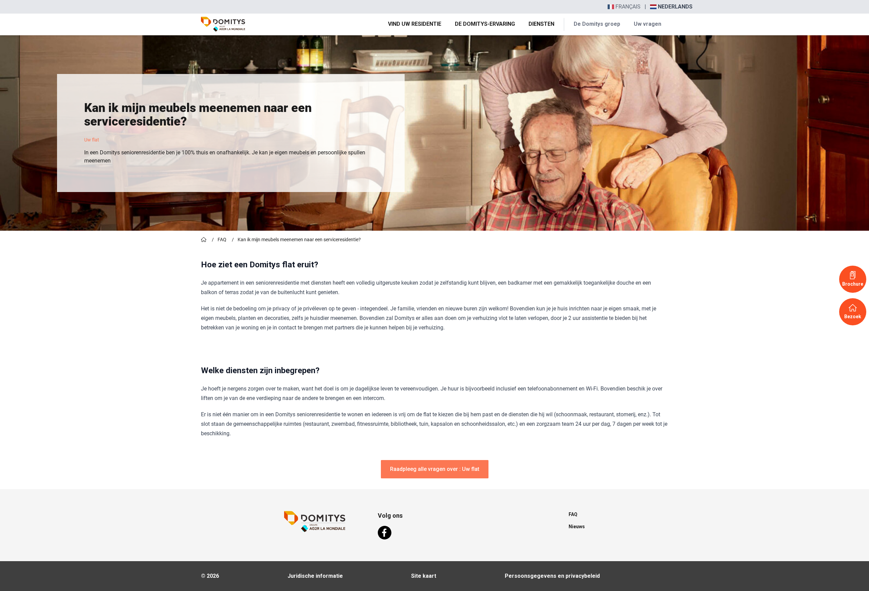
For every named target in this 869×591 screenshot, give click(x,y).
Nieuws (577, 526)
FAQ (222, 239)
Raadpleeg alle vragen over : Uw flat (434, 469)
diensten (541, 24)
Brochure (852, 284)
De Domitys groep (597, 24)
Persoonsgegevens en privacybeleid (552, 576)
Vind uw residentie (414, 24)
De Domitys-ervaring (485, 24)
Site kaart (423, 576)
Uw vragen (647, 24)
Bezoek (852, 316)
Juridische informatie (315, 576)
